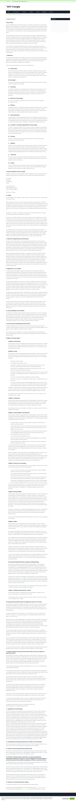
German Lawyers (24, 789)
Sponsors (44, 11)
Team (38, 11)
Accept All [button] (72, 798)
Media (31, 11)
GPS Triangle (16, 11)
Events (24, 11)
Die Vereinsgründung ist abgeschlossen (19, 1)
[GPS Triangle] (13, 6)
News (8, 11)
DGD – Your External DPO (41, 787)
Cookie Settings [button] (65, 798)
